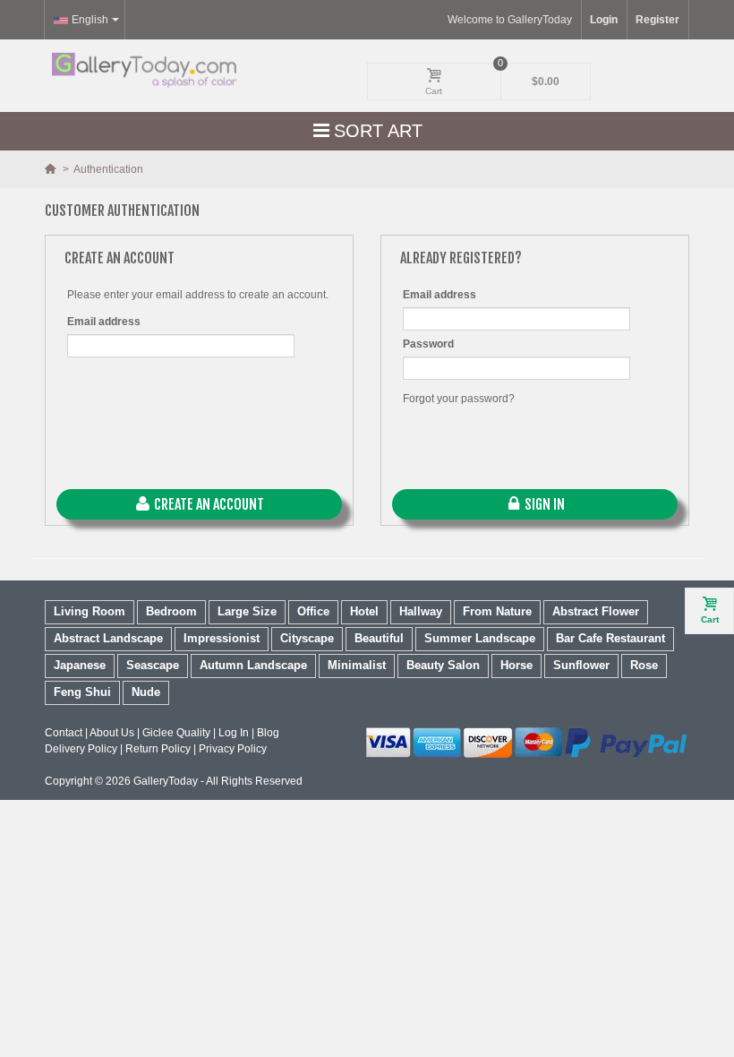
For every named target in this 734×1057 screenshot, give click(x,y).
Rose (644, 665)
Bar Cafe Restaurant (610, 638)
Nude (146, 692)
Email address (104, 321)
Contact (63, 732)
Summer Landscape (479, 638)
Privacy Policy (233, 749)
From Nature (497, 611)
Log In (233, 732)
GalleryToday (165, 781)
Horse (516, 665)
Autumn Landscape (253, 665)
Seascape (152, 665)
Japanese (80, 665)
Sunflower (581, 665)
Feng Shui (82, 692)
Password (428, 344)
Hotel (364, 611)
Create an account (207, 504)
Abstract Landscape (108, 638)
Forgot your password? (459, 398)
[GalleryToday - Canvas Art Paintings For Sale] (143, 70)
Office (313, 611)
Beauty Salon (443, 665)
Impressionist (222, 638)
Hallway (420, 611)
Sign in (543, 504)
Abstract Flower (595, 611)
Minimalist (357, 665)
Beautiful (379, 638)
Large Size (247, 611)
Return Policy (158, 749)
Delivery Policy (81, 749)
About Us (112, 732)
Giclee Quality (176, 732)
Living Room (89, 611)
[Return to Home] (51, 169)
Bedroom (171, 611)
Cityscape (307, 638)
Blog (268, 732)
